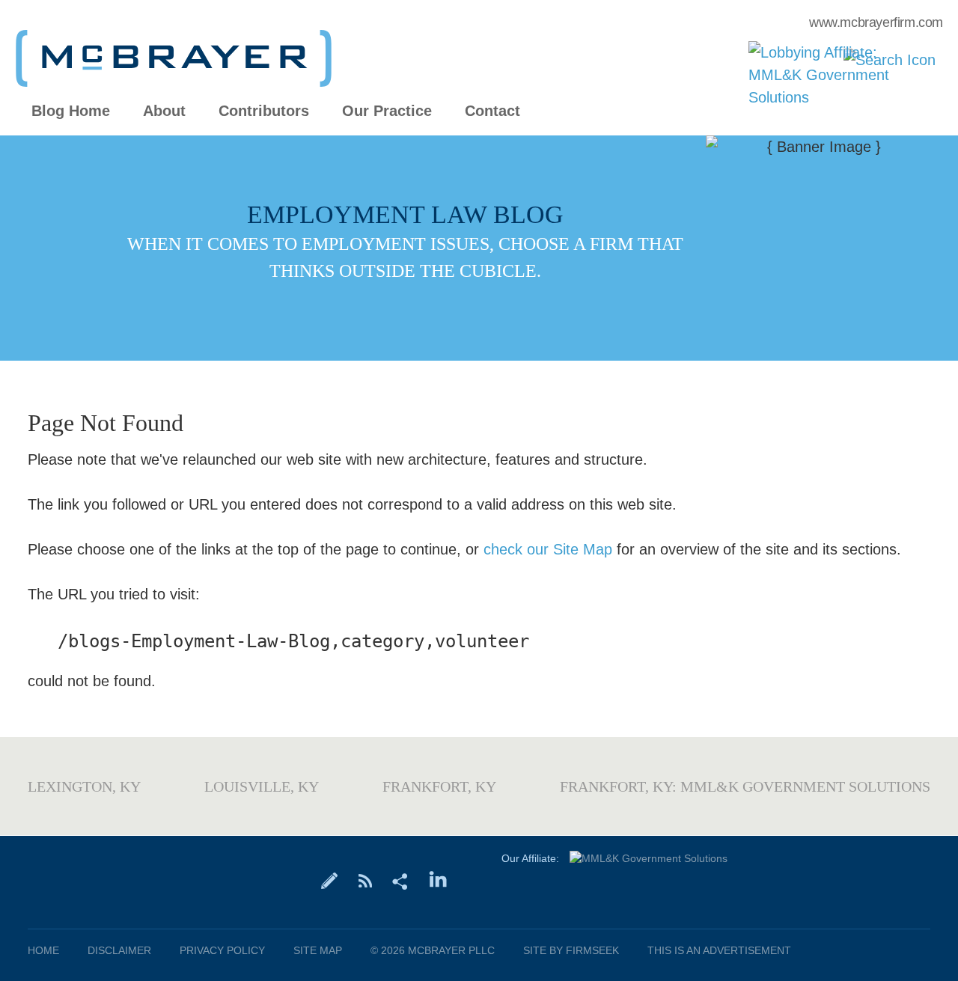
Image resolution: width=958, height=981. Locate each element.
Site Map (317, 950)
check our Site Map (547, 549)
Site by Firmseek (571, 950)
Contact (492, 111)
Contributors (264, 111)
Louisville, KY (261, 786)
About (164, 111)
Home (43, 950)
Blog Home (70, 111)
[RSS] (365, 880)
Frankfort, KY (439, 786)
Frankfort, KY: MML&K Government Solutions (745, 786)
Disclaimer (119, 950)
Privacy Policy (222, 950)
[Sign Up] (330, 880)
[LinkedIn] (438, 880)
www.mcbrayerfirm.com (876, 22)
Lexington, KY (84, 786)
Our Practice (387, 111)
